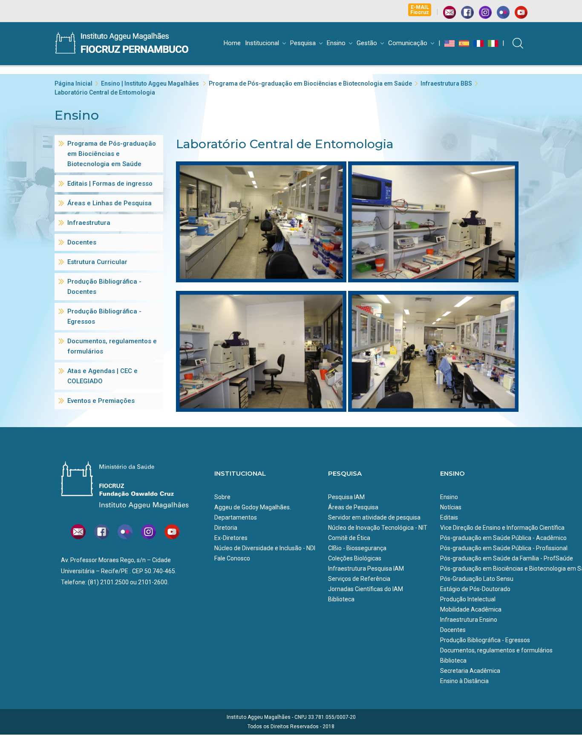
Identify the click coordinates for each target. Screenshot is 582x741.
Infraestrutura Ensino (468, 619)
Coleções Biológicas (354, 558)
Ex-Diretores (231, 537)
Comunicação (407, 43)
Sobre (222, 497)
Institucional (262, 43)
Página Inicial (73, 83)
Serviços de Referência (359, 578)
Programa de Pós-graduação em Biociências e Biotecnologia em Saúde (310, 83)
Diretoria (225, 527)
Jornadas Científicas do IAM (365, 589)
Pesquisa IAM (346, 497)
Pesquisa (303, 43)
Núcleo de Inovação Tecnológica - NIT (377, 527)
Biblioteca (341, 599)
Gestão (367, 43)
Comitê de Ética (349, 537)
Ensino (336, 43)
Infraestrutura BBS (446, 83)
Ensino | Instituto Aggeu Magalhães (150, 83)
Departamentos (235, 517)
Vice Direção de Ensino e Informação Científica (502, 527)
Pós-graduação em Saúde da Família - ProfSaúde (506, 558)
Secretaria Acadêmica (470, 670)
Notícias (450, 507)
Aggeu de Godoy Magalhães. (252, 507)
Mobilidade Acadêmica (470, 609)
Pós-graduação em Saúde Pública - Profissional (504, 548)
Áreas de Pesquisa (353, 507)
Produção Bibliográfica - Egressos (485, 640)
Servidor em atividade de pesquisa (374, 517)
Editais (449, 517)
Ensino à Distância (464, 681)
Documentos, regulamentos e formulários (496, 650)
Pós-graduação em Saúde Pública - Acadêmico (503, 537)
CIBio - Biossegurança (357, 548)
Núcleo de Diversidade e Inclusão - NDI (264, 548)
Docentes (453, 629)
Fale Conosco (232, 558)
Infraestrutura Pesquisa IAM (366, 568)
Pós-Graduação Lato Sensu (476, 578)
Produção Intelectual (468, 599)
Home (232, 43)
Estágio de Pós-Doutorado (475, 589)
